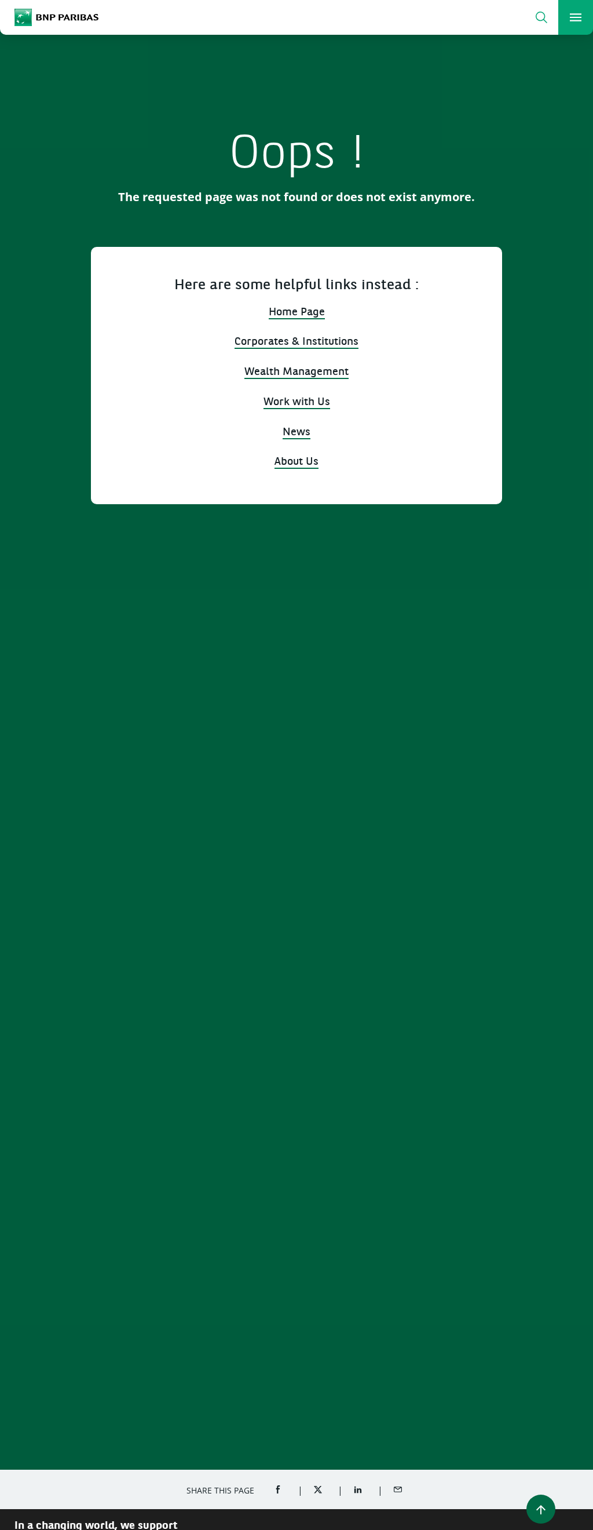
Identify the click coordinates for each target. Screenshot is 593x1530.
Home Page (297, 312)
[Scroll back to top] (540, 1509)
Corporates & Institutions (296, 342)
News (296, 432)
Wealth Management (296, 372)
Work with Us (296, 402)
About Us (296, 462)
